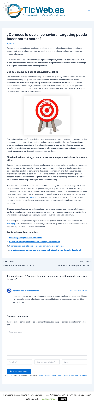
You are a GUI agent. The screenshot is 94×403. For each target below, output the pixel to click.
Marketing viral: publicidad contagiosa (25, 237)
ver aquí (32, 197)
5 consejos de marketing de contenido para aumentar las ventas (36, 246)
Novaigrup (11, 223)
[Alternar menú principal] (89, 10)
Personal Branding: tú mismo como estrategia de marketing (34, 242)
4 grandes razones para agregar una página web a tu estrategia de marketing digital (45, 250)
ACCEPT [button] (63, 399)
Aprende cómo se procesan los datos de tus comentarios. (63, 375)
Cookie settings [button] (48, 399)
